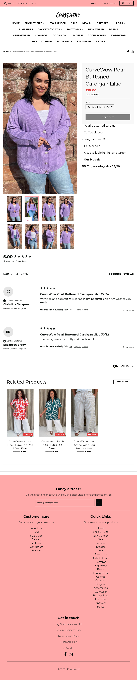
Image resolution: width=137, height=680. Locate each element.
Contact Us (36, 546)
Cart (128, 3)
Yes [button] (71, 309)
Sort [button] (6, 274)
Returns (36, 543)
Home (16, 23)
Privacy (36, 550)
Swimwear (118, 35)
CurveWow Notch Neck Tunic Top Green (52, 445)
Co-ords (41, 35)
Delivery (36, 539)
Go (99, 502)
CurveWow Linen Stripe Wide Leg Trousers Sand (84, 445)
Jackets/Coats (49, 29)
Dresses (102, 23)
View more (122, 381)
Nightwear (96, 29)
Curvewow (73, 669)
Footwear (64, 41)
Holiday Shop (42, 41)
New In (87, 23)
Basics (113, 29)
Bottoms (74, 29)
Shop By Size (33, 23)
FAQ (36, 531)
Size (88, 102)
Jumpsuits (26, 29)
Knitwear (84, 41)
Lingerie (77, 35)
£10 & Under (57, 23)
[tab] (121, 274)
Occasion (59, 35)
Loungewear (21, 35)
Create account (109, 3)
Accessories (97, 35)
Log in (94, 3)
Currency (22, 3)
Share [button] (85, 309)
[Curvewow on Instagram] (132, 51)
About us (36, 528)
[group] (20, 257)
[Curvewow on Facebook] (128, 51)
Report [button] (77, 309)
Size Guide (36, 535)
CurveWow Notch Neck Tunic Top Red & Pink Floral (20, 445)
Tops (119, 23)
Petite (100, 41)
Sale (74, 23)
